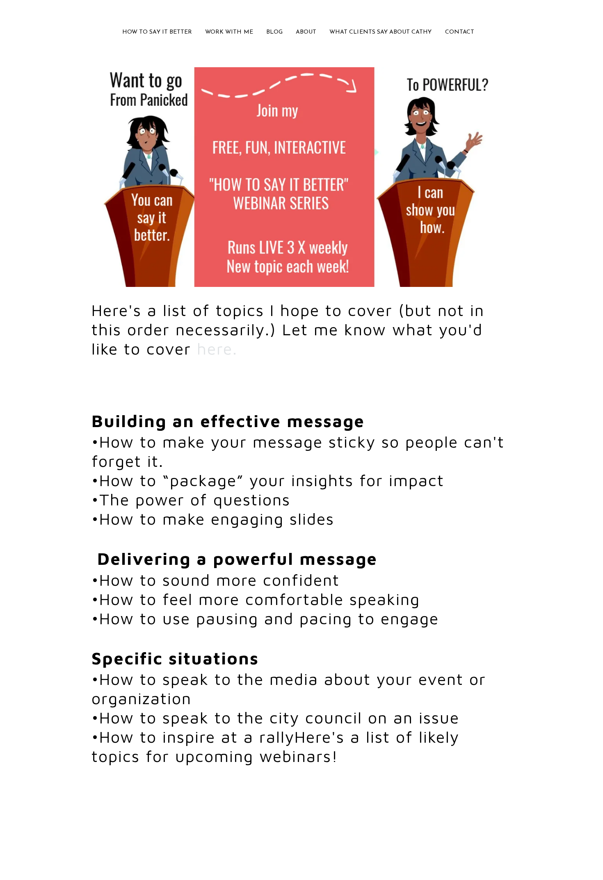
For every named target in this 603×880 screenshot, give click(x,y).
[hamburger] (55, 13)
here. (220, 348)
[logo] (301, 14)
